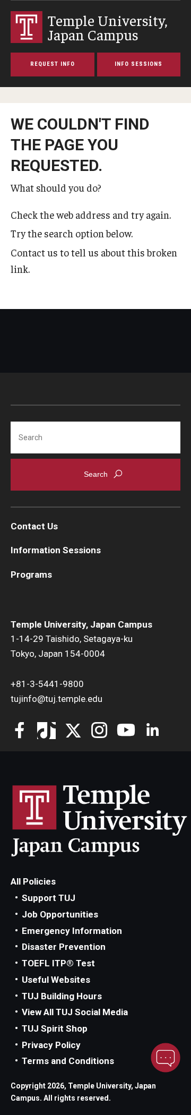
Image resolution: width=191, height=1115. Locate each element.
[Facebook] (20, 731)
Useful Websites (56, 979)
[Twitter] (73, 731)
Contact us (34, 252)
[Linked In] (152, 731)
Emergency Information (72, 930)
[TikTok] (46, 731)
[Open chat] (165, 1058)
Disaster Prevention (64, 946)
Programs (31, 574)
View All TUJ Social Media (75, 1012)
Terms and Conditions (68, 1061)
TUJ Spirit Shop (55, 1028)
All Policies (33, 881)
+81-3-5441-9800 (47, 684)
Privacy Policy (51, 1045)
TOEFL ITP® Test (58, 963)
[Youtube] (126, 731)
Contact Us (34, 526)
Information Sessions (56, 550)
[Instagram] (99, 731)
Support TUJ (48, 898)
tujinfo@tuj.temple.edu (56, 698)
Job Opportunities (60, 914)
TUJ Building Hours (62, 996)
